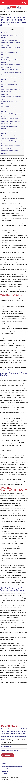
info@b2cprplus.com (12, 750)
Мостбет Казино (5, 32)
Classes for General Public (12, 766)
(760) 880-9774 (8, 746)
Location (5, 771)
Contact (5, 773)
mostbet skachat (5, 370)
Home (4, 763)
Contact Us (7, 755)
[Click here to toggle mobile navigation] (3, 2)
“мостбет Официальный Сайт (9, 40)
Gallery (5, 768)
